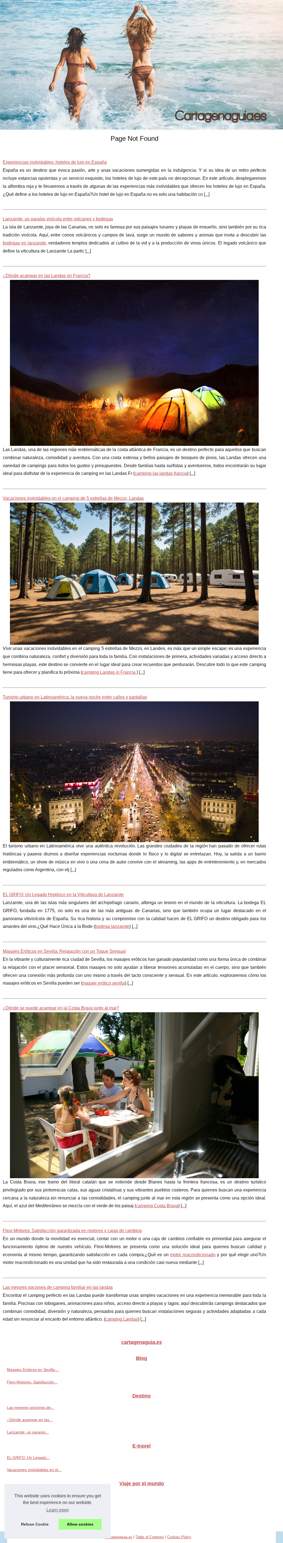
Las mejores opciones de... (30, 1407)
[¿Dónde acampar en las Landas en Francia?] (134, 363)
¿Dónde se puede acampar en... (35, 1507)
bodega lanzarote (112, 926)
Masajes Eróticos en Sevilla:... (33, 1369)
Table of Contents (150, 1537)
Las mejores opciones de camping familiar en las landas (58, 1287)
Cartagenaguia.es (118, 1537)
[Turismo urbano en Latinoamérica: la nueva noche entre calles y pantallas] (134, 771)
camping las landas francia (161, 473)
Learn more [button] (57, 1510)
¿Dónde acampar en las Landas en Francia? (46, 275)
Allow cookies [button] (80, 1524)
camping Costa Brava (157, 1205)
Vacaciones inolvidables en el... (34, 1469)
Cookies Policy (179, 1537)
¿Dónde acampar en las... (30, 1419)
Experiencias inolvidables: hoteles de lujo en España (55, 162)
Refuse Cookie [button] (35, 1524)
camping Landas (121, 1319)
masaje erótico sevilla (103, 983)
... (206, 194)
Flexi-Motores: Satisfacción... (32, 1382)
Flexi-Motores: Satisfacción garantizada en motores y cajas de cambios (72, 1230)
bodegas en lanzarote (24, 243)
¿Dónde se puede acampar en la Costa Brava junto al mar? (61, 1008)
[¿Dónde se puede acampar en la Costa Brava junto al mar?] (134, 1095)
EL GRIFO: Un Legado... (28, 1457)
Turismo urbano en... (25, 1495)
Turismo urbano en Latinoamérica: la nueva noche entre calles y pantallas (75, 697)
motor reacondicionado (193, 1254)
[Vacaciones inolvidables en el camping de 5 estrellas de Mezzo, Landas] (134, 574)
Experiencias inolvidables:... (31, 1520)
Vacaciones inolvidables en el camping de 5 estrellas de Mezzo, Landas (73, 498)
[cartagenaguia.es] (141, 65)
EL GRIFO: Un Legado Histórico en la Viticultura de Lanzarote (63, 894)
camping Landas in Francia (109, 672)
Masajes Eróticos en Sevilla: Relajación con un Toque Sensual (64, 951)
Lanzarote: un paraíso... (28, 1432)
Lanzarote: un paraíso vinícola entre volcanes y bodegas (58, 219)
